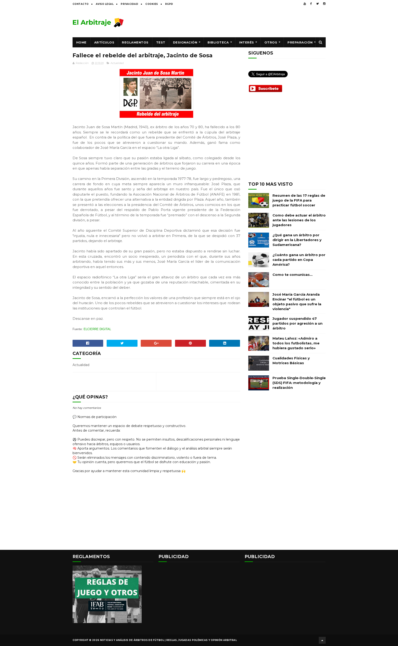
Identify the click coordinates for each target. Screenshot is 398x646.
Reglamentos (135, 42)
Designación (185, 42)
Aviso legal (105, 4)
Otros (270, 42)
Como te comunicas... (292, 274)
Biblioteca (218, 42)
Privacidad (129, 4)
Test (160, 42)
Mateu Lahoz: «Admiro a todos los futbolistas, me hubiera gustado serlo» (295, 343)
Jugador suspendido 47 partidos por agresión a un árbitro (297, 323)
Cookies (151, 4)
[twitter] (317, 3)
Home (81, 42)
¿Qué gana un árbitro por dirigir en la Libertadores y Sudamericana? (297, 240)
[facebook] (311, 3)
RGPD (169, 4)
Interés (246, 42)
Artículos (104, 42)
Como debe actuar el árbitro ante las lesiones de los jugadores (299, 220)
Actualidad (117, 63)
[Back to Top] (322, 640)
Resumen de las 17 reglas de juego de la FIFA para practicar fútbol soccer (298, 200)
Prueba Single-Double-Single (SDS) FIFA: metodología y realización (299, 383)
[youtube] (304, 3)
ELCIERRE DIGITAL (97, 329)
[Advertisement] (242, 22)
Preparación (300, 42)
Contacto (81, 4)
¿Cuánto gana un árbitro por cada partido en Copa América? (298, 260)
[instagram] (324, 3)
